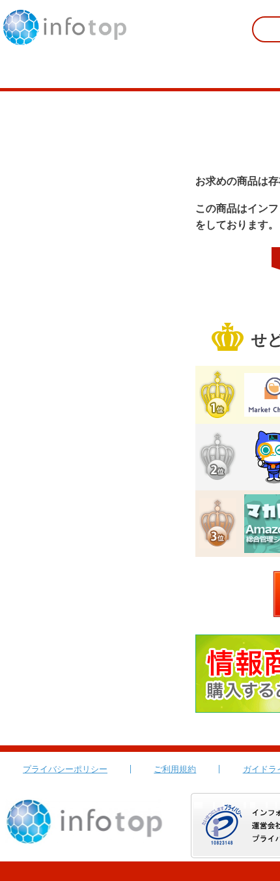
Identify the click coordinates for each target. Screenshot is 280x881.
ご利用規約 (175, 769)
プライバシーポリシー (65, 769)
